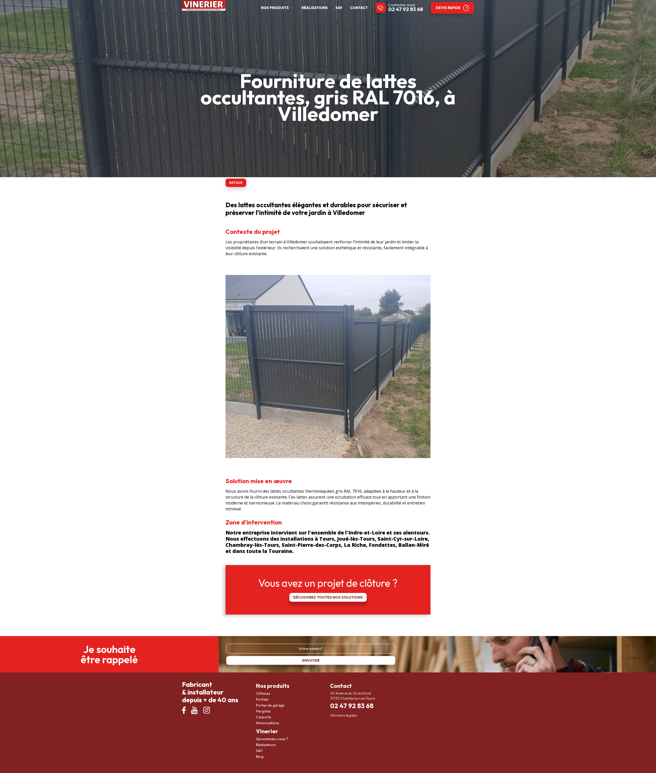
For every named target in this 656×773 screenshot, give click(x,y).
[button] (278, 7)
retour (235, 183)
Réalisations (315, 7)
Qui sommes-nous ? (272, 739)
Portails (262, 699)
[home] (203, 5)
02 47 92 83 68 (405, 9)
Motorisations (267, 723)
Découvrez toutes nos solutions (328, 597)
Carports (263, 717)
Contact (359, 7)
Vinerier (267, 731)
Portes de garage (270, 705)
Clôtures (263, 693)
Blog (259, 756)
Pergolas (263, 711)
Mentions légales (343, 715)
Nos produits (272, 685)
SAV (338, 7)
